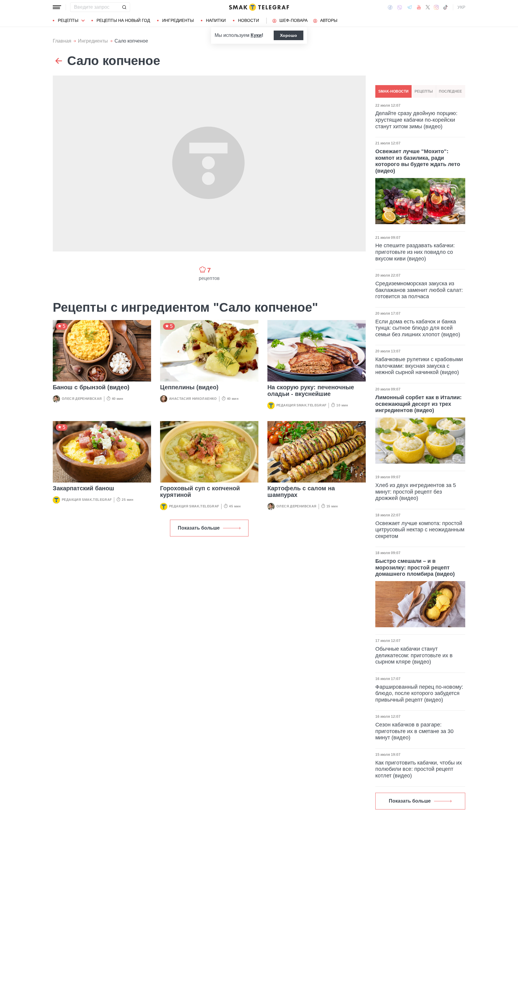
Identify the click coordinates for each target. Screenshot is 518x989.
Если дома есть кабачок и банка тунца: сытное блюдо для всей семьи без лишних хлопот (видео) (417, 328)
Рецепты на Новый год (123, 20)
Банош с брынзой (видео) (91, 387)
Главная (62, 40)
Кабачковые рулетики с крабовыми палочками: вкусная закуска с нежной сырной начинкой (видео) (419, 366)
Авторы (328, 20)
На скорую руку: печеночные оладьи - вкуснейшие (310, 390)
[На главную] (259, 7)
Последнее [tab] (450, 91)
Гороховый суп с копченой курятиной (200, 491)
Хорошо (288, 35)
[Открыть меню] (57, 7)
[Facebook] (390, 7)
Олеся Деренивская (82, 398)
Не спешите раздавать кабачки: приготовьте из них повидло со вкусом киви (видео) (415, 252)
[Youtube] (419, 7)
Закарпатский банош (83, 488)
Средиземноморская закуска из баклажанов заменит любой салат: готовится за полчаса (419, 290)
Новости (248, 20)
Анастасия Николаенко (193, 398)
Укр (461, 7)
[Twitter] (428, 7)
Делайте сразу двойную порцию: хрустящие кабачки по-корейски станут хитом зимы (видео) (416, 120)
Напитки (216, 20)
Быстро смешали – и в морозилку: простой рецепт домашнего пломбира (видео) (415, 567)
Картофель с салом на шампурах (301, 491)
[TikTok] (445, 7)
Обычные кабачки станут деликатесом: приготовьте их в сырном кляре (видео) (414, 655)
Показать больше (199, 527)
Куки (256, 35)
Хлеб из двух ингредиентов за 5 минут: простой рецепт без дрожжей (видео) (415, 491)
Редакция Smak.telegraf (301, 405)
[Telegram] (409, 7)
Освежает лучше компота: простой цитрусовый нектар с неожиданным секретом (419, 529)
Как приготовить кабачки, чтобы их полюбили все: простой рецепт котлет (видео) (418, 769)
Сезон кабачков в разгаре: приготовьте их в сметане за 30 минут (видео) (414, 731)
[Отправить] (124, 7)
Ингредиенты (178, 20)
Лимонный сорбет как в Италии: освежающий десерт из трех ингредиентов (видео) (418, 403)
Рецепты (68, 20)
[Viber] (399, 7)
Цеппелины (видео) (189, 387)
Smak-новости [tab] (393, 91)
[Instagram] (436, 7)
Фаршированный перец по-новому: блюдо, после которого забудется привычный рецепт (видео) (419, 693)
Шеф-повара (293, 20)
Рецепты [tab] (424, 91)
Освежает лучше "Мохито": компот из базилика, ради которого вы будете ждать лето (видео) (417, 161)
